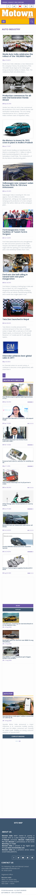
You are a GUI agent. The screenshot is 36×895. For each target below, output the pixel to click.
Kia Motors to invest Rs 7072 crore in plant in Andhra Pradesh (17, 141)
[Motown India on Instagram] (26, 6)
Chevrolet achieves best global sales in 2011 (17, 357)
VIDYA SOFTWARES (16, 892)
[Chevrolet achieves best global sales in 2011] (10, 347)
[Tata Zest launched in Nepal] (18, 308)
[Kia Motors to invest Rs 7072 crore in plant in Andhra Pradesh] (18, 129)
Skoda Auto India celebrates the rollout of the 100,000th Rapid (17, 55)
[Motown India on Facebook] (8, 6)
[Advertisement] (18, 589)
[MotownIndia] (18, 13)
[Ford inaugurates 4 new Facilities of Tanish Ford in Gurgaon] (18, 218)
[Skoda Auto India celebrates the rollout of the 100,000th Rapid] (18, 43)
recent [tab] (18, 605)
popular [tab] (17, 609)
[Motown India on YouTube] (20, 6)
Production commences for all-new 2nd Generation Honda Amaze (17, 97)
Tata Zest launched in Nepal (15, 319)
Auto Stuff (8, 694)
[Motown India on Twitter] (14, 6)
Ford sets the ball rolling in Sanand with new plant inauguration (15, 276)
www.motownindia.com (16, 848)
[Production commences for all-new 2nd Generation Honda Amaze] (18, 85)
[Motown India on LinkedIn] (31, 6)
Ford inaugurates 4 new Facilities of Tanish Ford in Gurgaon (14, 232)
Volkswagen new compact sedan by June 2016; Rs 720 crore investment (17, 185)
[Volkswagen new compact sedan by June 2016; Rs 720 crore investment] (18, 171)
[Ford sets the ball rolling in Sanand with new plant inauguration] (18, 263)
